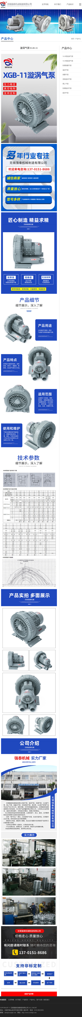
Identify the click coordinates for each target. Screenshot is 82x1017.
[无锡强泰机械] (16, 9)
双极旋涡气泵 (67, 79)
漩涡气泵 (66, 70)
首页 (72, 39)
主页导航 (45, 4)
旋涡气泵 (66, 93)
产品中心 (32, 1000)
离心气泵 (66, 84)
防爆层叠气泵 (67, 65)
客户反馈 (39, 1000)
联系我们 (46, 1000)
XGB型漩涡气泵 (68, 56)
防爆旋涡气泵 (67, 88)
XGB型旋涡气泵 (68, 61)
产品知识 (70, 4)
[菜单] (80, 3)
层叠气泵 (66, 74)
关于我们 (57, 4)
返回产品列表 (28, 994)
